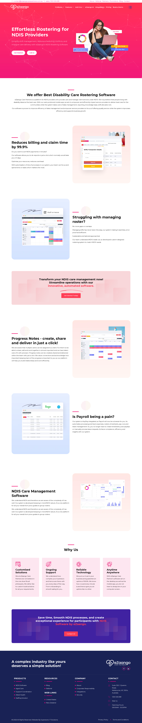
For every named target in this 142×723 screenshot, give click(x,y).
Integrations (99, 7)
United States (51, 699)
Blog (121, 1)
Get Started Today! (71, 295)
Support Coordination (24, 692)
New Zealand (51, 703)
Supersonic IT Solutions (49, 720)
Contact (127, 1)
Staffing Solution (22, 698)
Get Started (18, 53)
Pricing (108, 7)
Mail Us (114, 701)
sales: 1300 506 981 (53, 1)
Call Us (31, 53)
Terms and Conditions (121, 720)
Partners (105, 1)
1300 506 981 (116, 697)
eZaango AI (89, 7)
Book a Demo (118, 7)
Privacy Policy (103, 720)
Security (79, 695)
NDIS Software (21, 685)
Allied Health (20, 695)
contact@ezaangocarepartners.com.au (28, 1)
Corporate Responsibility (85, 688)
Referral (98, 1)
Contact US (71, 634)
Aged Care (20, 688)
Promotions (114, 1)
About (92, 1)
